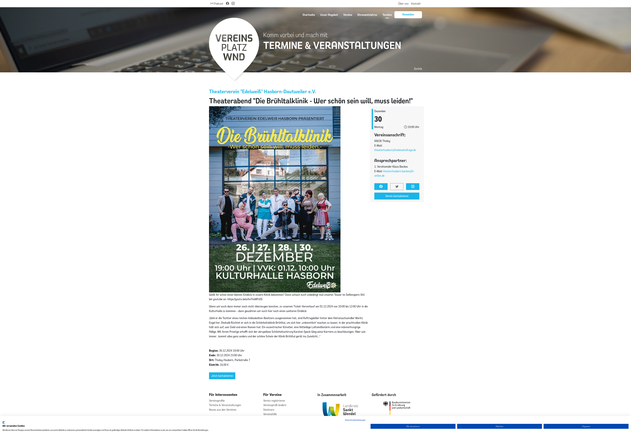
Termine (387, 14)
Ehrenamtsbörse (367, 14)
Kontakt (416, 3)
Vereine (347, 14)
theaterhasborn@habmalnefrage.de (395, 150)
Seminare (268, 409)
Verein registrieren (274, 400)
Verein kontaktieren (397, 196)
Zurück (418, 69)
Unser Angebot (329, 14)
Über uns (403, 3)
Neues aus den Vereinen (222, 409)
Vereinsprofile (217, 400)
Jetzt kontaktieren (222, 376)
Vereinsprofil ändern (274, 405)
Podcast (218, 3)
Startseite (309, 14)
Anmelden (408, 14)
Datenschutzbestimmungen (355, 420)
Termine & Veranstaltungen (225, 405)
